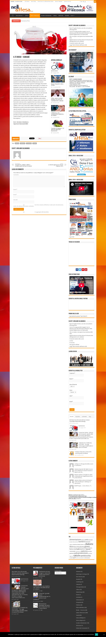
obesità (88, 549)
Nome (15, 189)
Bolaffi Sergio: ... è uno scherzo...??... (83, 485)
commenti (84, 416)
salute (76, 555)
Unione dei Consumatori (82, 628)
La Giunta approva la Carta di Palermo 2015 (55, 165)
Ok (96, 634)
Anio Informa (19, 15)
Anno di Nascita (73, 384)
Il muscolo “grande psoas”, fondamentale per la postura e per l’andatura (41, 596)
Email (15, 194)
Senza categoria (80, 620)
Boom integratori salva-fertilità (57, 84)
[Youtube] (85, 2)
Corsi (72, 15)
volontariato (87, 557)
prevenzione (83, 553)
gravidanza (85, 548)
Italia (78, 549)
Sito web (15, 199)
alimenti (83, 539)
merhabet (78, 597)
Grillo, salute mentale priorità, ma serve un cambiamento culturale (57, 99)
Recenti (71, 416)
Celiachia (78, 584)
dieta (71, 546)
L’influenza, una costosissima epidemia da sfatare (57, 114)
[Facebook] (80, 2)
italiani (81, 549)
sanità (83, 555)
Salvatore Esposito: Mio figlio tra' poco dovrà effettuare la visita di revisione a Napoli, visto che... (83, 471)
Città (70, 396)
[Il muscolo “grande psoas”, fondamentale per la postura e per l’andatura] (35, 595)
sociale (71, 557)
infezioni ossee (72, 549)
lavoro (84, 549)
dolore (74, 546)
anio (86, 540)
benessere (87, 541)
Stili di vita (60, 15)
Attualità (67, 15)
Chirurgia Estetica (80, 587)
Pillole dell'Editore (80, 607)
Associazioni (75, 541)
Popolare (77, 416)
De (22, 20)
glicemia (80, 548)
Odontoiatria (79, 599)
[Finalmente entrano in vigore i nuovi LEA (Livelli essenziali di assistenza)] (35, 573)
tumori (82, 557)
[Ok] (104, 634)
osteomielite (72, 551)
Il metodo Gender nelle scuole (76, 43)
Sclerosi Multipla (80, 617)
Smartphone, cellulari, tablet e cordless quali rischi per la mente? (23, 165)
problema (90, 553)
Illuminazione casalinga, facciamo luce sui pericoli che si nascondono (44, 606)
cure (84, 544)
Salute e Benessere (34, 15)
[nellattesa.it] (22, 8)
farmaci (82, 546)
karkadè (23, 143)
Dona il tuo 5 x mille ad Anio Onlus (45, 1)
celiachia (75, 544)
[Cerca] (95, 1)
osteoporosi (78, 551)
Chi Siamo (27, 1)
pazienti (71, 553)
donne (78, 546)
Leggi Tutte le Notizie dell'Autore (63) (78, 45)
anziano (71, 541)
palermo (84, 551)
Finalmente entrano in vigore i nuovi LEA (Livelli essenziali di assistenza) (44, 574)
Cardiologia (79, 581)
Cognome (72, 373)
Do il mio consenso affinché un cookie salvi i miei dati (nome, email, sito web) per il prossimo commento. (38, 205)
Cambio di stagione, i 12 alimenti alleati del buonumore (57, 130)
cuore (78, 544)
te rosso (29, 143)
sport (74, 558)
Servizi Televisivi (58, 1)
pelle (76, 553)
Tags (90, 416)
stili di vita (78, 557)
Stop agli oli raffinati (74, 344)
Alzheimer (78, 571)
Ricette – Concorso (80, 610)
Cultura (55, 15)
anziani (91, 540)
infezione (90, 548)
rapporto (71, 556)
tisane (34, 143)
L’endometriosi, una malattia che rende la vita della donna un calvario (41, 587)
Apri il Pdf (71, 237)
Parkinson (78, 605)
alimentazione (75, 540)
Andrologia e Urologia (81, 574)
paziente (90, 551)
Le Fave (71, 340)
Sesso (70, 390)
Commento (16, 174)
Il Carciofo (72, 342)
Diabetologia (79, 592)
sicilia (88, 556)
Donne (77, 594)
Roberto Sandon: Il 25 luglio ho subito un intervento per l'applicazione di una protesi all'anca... (83, 476)
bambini (82, 542)
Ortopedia (78, 602)
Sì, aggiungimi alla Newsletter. (42, 212)
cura (81, 544)
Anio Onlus (33, 1)
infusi (17, 143)
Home (13, 15)
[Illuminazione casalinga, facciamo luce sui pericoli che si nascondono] (35, 605)
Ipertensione (54, 70)
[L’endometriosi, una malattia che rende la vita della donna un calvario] (37, 582)
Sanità (26, 15)
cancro (71, 544)
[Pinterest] (83, 2)
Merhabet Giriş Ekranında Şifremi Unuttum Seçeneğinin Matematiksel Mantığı (20, 573)
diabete (89, 544)
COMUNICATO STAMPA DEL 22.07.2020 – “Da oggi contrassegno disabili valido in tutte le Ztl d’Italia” (20, 610)
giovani (87, 546)
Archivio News (58, 571)
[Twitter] (81, 2)
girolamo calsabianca (73, 548)
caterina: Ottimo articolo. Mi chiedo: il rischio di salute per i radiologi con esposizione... (83, 482)
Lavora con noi (67, 1)
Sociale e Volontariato (46, 15)
